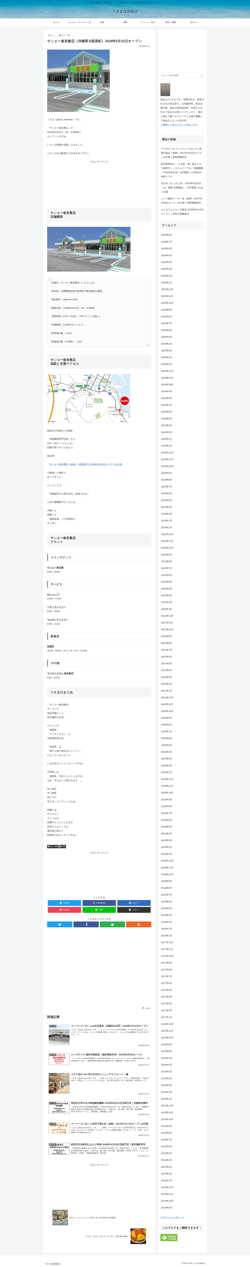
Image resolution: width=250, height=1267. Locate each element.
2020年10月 (167, 711)
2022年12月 (167, 534)
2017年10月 (167, 956)
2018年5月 (166, 908)
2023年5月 (166, 500)
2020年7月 (166, 731)
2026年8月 (166, 235)
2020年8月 (166, 724)
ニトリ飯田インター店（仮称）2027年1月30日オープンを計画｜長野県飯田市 (182, 200)
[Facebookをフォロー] (86, 924)
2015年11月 (167, 1112)
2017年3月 (166, 1003)
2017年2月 (166, 1010)
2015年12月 (167, 1105)
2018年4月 (166, 915)
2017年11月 (167, 949)
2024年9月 (166, 391)
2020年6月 (166, 738)
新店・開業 (54, 846)
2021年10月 (167, 629)
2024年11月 (167, 378)
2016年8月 (166, 1051)
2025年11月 (167, 296)
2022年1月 (166, 609)
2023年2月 (166, 520)
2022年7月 (166, 568)
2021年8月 (166, 643)
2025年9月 (166, 310)
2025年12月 (167, 289)
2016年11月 (167, 1031)
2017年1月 (166, 1017)
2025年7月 (166, 323)
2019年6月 (166, 820)
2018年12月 (167, 860)
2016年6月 (166, 1065)
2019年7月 (166, 813)
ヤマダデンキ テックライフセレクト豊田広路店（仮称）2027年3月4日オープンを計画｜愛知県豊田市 (181, 153)
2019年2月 (166, 847)
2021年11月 (167, 622)
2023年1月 (166, 527)
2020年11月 (167, 704)
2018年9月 (166, 881)
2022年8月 (166, 561)
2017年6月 (166, 983)
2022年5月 (166, 582)
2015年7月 (166, 1139)
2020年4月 (166, 752)
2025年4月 (166, 344)
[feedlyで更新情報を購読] (112, 924)
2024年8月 (166, 398)
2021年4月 (166, 670)
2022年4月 (166, 588)
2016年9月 (166, 1044)
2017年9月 (166, 962)
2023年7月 (166, 486)
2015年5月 (166, 1153)
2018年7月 (166, 894)
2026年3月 (166, 269)
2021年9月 (166, 636)
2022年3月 (166, 595)
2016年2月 (166, 1092)
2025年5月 (166, 337)
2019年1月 (166, 854)
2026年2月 (166, 275)
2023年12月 (167, 452)
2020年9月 (166, 718)
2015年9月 (166, 1126)
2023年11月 (167, 459)
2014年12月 (167, 1187)
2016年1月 (166, 1099)
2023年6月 (166, 493)
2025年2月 (166, 357)
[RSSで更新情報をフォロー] (138, 924)
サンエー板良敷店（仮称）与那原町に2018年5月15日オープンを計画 (85, 464)
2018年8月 (166, 888)
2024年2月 (166, 439)
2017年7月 (166, 976)
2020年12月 (167, 697)
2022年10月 (167, 548)
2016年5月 (166, 1071)
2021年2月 (166, 684)
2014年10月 (167, 1201)
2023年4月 (166, 507)
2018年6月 (166, 901)
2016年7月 (166, 1058)
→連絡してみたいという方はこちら (179, 124)
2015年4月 (166, 1160)
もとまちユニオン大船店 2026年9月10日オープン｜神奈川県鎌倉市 (182, 211)
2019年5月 (166, 826)
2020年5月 (166, 745)
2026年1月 (166, 282)
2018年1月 (166, 935)
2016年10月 (167, 1037)
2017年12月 (167, 942)
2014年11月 (167, 1194)
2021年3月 (166, 677)
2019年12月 (167, 779)
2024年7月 (166, 405)
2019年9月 (166, 799)
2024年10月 (167, 384)
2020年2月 (166, 765)
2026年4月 (166, 262)
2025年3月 (166, 350)
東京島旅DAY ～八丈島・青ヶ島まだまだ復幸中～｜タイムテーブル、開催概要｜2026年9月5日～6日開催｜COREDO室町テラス (182, 170)
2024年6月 (166, 411)
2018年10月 (167, 874)
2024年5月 (166, 418)
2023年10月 (167, 466)
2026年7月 (166, 241)
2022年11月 (167, 541)
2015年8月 (166, 1133)
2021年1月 (166, 690)
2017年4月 (166, 997)
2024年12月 (167, 371)
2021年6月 (166, 656)
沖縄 (63, 846)
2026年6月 (166, 248)
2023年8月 (166, 479)
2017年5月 (166, 990)
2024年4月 (166, 425)
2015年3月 (166, 1167)
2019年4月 (166, 833)
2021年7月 (166, 650)
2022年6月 (166, 575)
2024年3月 (166, 432)
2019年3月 (166, 840)
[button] (201, 75)
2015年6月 (166, 1146)
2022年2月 (166, 602)
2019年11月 (167, 786)
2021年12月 (167, 616)
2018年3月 (166, 922)
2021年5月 (166, 663)
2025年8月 (166, 316)
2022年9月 (166, 554)
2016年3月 (166, 1085)
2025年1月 (166, 364)
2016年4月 (166, 1078)
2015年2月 (166, 1173)
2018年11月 (167, 867)
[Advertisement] (99, 182)
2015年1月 (166, 1180)
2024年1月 (166, 445)
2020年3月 (166, 758)
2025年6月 (166, 330)
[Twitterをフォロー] (59, 924)
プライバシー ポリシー (172, 1217)
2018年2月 (166, 928)
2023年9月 (166, 473)
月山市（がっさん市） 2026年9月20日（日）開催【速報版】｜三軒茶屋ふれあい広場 (182, 187)
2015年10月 (167, 1119)
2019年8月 (166, 806)
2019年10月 (167, 792)
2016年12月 (167, 1024)
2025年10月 (167, 303)
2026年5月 (166, 255)
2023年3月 (166, 513)
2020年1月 (166, 772)
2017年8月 (166, 969)
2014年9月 (166, 1207)
